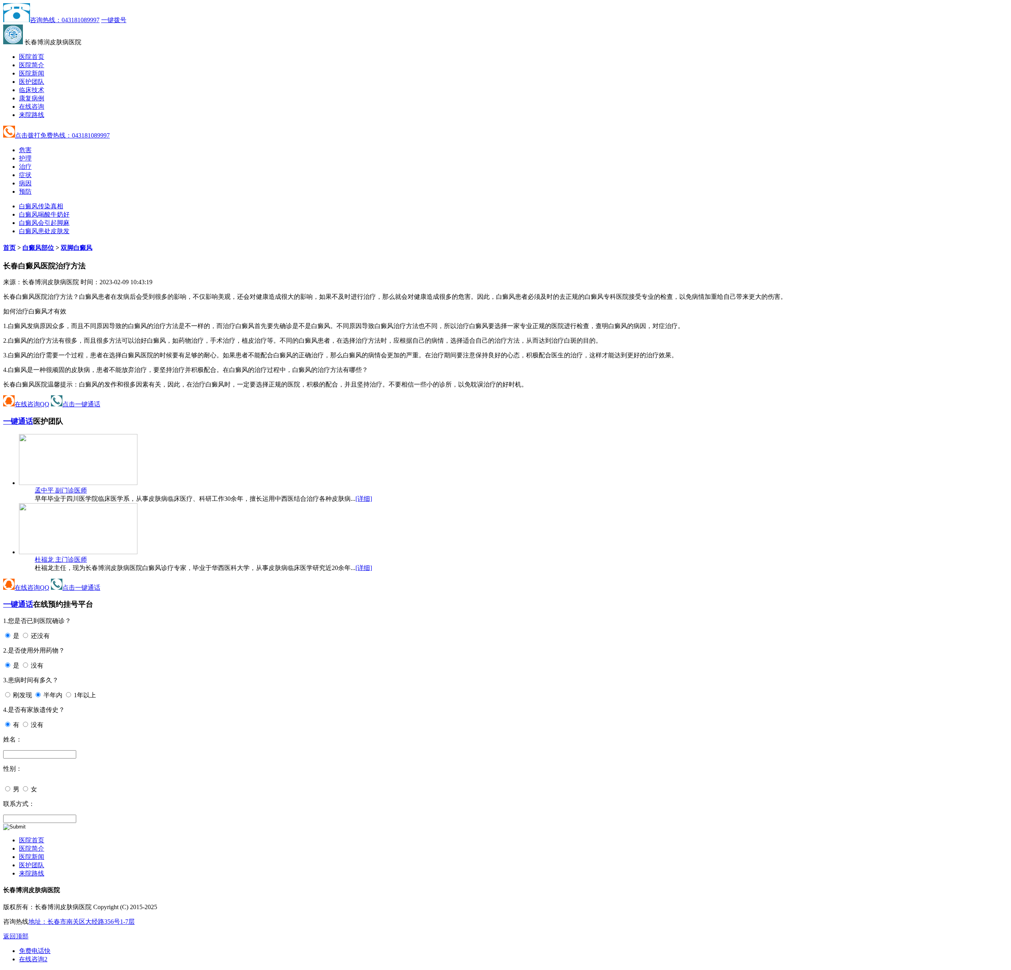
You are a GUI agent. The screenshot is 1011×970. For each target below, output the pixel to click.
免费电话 (35, 950)
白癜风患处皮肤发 (44, 231)
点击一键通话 (81, 404)
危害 (25, 150)
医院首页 (31, 56)
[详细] (363, 498)
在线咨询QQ (32, 404)
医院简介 (31, 65)
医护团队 (31, 81)
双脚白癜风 (76, 247)
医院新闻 (31, 73)
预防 (25, 191)
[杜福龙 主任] (78, 552)
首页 (9, 247)
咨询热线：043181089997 (65, 20)
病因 (25, 183)
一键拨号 (113, 20)
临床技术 (31, 90)
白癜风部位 (38, 247)
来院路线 (31, 114)
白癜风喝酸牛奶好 (44, 214)
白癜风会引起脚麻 (44, 222)
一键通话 (18, 421)
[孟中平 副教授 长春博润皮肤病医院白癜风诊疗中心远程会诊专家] (78, 482)
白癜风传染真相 (41, 206)
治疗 (25, 166)
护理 (25, 158)
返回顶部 (15, 936)
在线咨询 (31, 106)
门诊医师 (61, 490)
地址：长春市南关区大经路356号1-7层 (81, 921)
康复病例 (31, 98)
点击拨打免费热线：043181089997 (62, 135)
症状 (25, 175)
